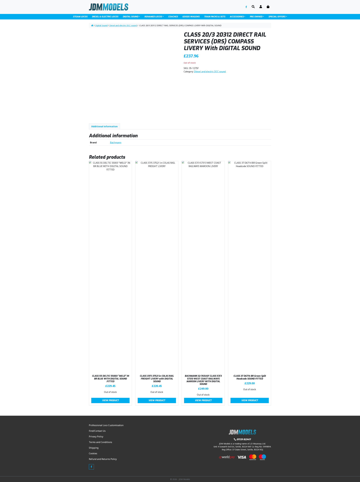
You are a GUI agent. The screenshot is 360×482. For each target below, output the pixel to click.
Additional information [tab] (104, 126)
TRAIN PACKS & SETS (214, 16)
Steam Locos (80, 16)
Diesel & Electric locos (105, 16)
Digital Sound (130, 16)
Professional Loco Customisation (106, 425)
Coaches (173, 16)
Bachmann (115, 142)
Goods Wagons (191, 16)
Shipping (93, 447)
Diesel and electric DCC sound (123, 25)
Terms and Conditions (100, 442)
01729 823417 (244, 439)
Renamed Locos (153, 16)
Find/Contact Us (97, 430)
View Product (110, 400)
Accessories (237, 16)
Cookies (93, 453)
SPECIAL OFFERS (276, 16)
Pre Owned (256, 16)
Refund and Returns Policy (103, 459)
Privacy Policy (96, 436)
